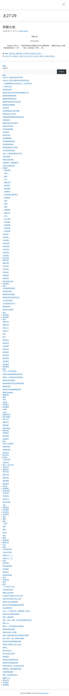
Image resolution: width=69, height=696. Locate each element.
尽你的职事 (6, 156)
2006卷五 (6, 246)
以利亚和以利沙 (8, 590)
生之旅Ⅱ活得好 (8, 300)
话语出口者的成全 (9, 166)
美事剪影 (6, 210)
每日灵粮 (6, 436)
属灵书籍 (19, 53)
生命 (5, 201)
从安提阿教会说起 (9, 150)
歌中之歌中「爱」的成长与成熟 (13, 638)
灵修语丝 (6, 439)
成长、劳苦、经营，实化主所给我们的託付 (17, 620)
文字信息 (26, 53)
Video (5, 412)
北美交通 (6, 108)
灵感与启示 (6, 491)
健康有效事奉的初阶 (9, 96)
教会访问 (6, 455)
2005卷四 (6, 243)
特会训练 (6, 512)
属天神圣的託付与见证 (10, 147)
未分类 (5, 486)
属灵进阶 (6, 425)
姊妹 (5, 176)
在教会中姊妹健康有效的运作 (13, 374)
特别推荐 (6, 510)
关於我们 (6, 682)
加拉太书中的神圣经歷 (10, 602)
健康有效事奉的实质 (9, 99)
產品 (4, 516)
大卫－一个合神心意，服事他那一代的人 (16, 611)
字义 (5, 179)
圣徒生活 (6, 213)
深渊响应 (6, 198)
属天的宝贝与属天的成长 (11, 614)
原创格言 (6, 433)
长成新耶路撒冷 (8, 672)
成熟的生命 (6, 428)
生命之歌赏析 (7, 552)
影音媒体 (6, 407)
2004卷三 (6, 240)
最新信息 (6, 478)
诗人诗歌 (6, 219)
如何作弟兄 (6, 135)
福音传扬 (6, 355)
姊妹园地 (6, 395)
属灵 (4, 397)
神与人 (39, 53)
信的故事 (6, 284)
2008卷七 (6, 252)
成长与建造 (6, 417)
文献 (4, 399)
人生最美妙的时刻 (9, 288)
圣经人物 (12, 53)
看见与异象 (6, 502)
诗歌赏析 (6, 222)
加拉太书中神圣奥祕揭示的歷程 (13, 605)
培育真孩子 (6, 120)
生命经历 (6, 349)
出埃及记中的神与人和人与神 (13, 596)
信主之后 (6, 419)
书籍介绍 (6, 467)
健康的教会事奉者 (9, 105)
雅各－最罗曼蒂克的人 (10, 675)
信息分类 (6, 258)
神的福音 (6, 656)
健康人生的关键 (8, 593)
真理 (5, 204)
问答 (4, 319)
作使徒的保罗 (7, 89)
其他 (4, 334)
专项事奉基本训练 (9, 141)
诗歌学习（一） (8, 555)
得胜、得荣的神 (8, 617)
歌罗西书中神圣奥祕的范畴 (12, 641)
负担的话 (6, 228)
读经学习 (6, 572)
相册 (4, 519)
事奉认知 (6, 322)
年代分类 (6, 266)
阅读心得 (6, 680)
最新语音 (6, 484)
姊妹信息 (6, 260)
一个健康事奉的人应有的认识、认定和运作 (17, 83)
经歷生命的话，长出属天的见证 (13, 666)
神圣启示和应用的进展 (10, 660)
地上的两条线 (7, 608)
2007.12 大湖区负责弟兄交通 (12, 77)
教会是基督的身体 (9, 629)
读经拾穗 (6, 225)
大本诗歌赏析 (7, 549)
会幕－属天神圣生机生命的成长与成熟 (16, 635)
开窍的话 (6, 496)
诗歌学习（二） (8, 558)
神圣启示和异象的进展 (10, 663)
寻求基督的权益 (8, 144)
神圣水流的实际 (8, 159)
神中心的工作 (7, 650)
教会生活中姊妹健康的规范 (12, 389)
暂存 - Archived (8, 465)
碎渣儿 (5, 647)
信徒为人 (6, 328)
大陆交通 (6, 132)
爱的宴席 (6, 507)
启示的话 (6, 493)
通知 (4, 582)
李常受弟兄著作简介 (10, 194)
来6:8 (47, 56)
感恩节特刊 (6, 414)
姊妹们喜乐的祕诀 (9, 380)
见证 (5, 216)
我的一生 (6, 623)
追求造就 (6, 580)
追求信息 (6, 278)
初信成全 (6, 315)
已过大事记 (6, 459)
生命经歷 (6, 346)
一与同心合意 (7, 86)
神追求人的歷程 (8, 309)
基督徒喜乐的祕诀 (9, 294)
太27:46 (36, 56)
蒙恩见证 (6, 542)
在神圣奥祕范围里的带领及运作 (13, 117)
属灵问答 (6, 182)
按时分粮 (6, 430)
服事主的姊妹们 (8, 392)
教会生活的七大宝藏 (9, 632)
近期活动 (6, 462)
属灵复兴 (6, 422)
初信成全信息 (7, 291)
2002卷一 (6, 234)
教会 (4, 441)
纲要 (4, 538)
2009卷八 (6, 255)
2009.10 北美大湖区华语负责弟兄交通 (16, 80)
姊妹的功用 (6, 386)
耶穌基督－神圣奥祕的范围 (12, 669)
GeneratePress (44, 693)
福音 (5, 207)
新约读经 (6, 563)
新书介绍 (6, 472)
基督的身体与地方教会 (10, 123)
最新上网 (6, 475)
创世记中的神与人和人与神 (12, 599)
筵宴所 (5, 402)
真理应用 (6, 352)
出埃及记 (15, 56)
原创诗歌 (6, 317)
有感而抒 (6, 191)
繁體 (4, 66)
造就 (4, 584)
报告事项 (6, 366)
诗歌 (4, 505)
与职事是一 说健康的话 (10, 163)
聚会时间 (6, 540)
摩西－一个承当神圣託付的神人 (13, 626)
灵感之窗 (6, 231)
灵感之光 (6, 499)
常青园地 (6, 405)
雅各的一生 (6, 678)
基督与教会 (6, 446)
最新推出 (6, 469)
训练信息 (6, 275)
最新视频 (6, 481)
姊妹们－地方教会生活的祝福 (13, 377)
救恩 (4, 526)
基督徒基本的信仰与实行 (11, 297)
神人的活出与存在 (9, 653)
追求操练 (6, 361)
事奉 (6, 53)
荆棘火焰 (9, 27)
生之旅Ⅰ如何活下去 (9, 303)
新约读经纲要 (7, 566)
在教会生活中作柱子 (9, 114)
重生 (4, 312)
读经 (4, 561)
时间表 (5, 457)
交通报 (5, 168)
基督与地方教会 (8, 126)
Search (5, 68)
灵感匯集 (6, 685)
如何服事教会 (7, 138)
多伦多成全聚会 (8, 129)
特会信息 (33, 53)
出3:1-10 (8, 56)
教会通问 (6, 188)
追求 (4, 577)
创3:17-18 (22, 56)
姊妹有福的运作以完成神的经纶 (13, 383)
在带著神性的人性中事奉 (11, 111)
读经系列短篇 (7, 575)
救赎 (4, 529)
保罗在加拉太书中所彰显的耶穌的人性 (16, 92)
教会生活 (6, 340)
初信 (5, 173)
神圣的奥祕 (6, 306)
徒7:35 (42, 56)
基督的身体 (6, 449)
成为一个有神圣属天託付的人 (13, 153)
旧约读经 (6, 569)
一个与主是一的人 (9, 586)
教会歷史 (6, 185)
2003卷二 (6, 237)
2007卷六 (6, 249)
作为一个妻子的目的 (9, 371)
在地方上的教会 (8, 443)
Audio (5, 409)
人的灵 (5, 523)
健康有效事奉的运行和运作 (12, 102)
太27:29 (30, 56)
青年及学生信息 (8, 281)
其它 (4, 337)
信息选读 (6, 170)
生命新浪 (6, 514)
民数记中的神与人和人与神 (12, 644)
